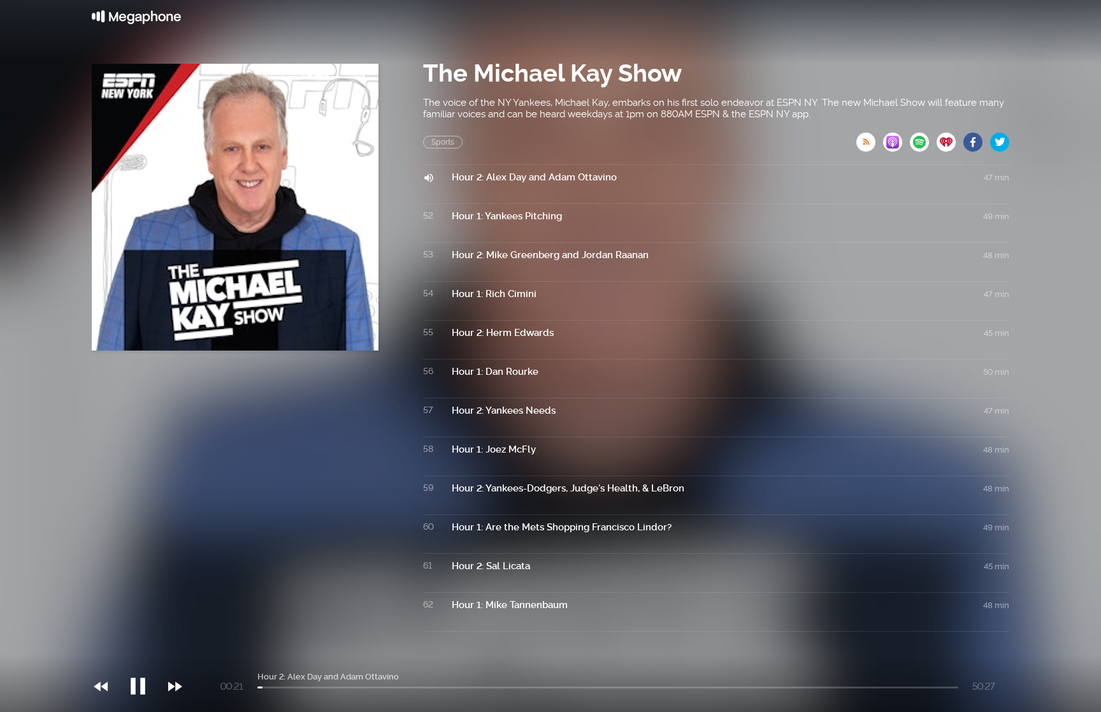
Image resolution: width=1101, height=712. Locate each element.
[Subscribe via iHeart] (950, 138)
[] (144, 660)
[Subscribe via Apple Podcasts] (896, 138)
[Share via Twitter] (999, 138)
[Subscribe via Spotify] (923, 138)
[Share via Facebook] (976, 138)
